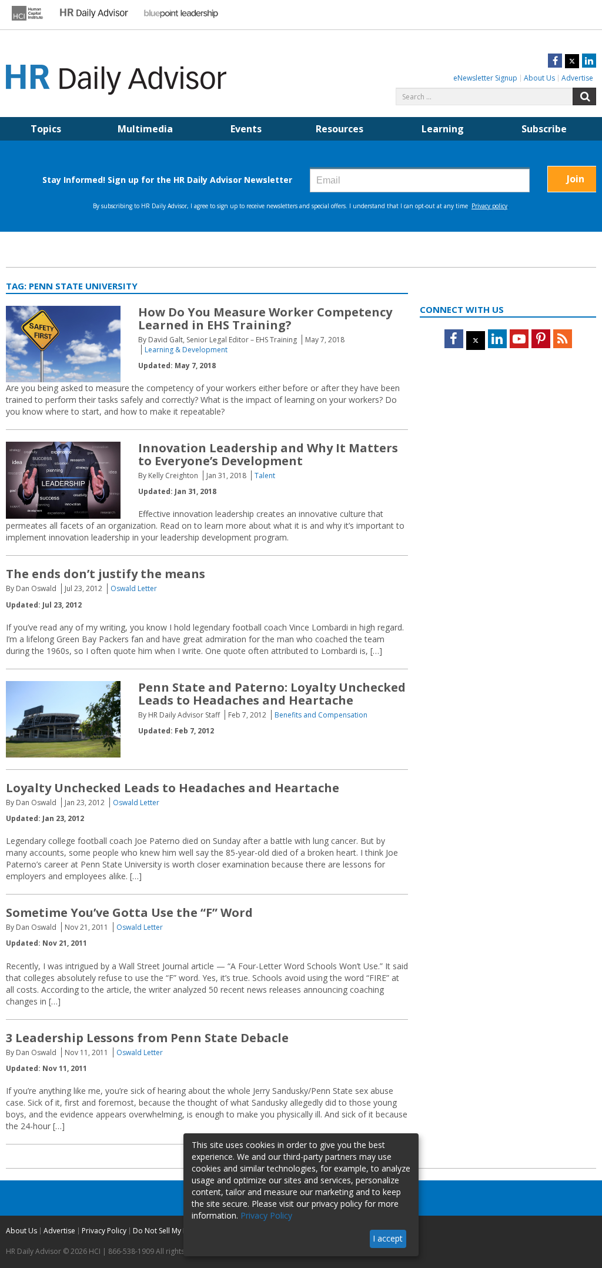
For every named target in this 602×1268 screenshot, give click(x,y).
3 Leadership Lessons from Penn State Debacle (147, 1038)
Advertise (577, 78)
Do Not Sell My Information (177, 1231)
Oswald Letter (134, 588)
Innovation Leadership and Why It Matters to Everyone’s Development (268, 454)
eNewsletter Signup (485, 78)
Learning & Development (186, 350)
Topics (46, 128)
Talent (265, 475)
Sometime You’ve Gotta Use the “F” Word (129, 912)
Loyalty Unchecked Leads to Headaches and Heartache (172, 788)
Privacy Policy (104, 1231)
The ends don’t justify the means (105, 574)
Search (584, 96)
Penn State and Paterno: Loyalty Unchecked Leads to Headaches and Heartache (272, 693)
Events (246, 128)
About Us (539, 78)
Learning (443, 128)
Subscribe (544, 128)
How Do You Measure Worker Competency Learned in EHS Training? (265, 318)
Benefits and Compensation (321, 715)
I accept (388, 1238)
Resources (339, 128)
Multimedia (145, 128)
